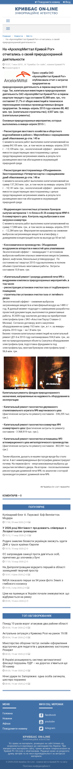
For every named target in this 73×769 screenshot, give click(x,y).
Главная (7, 36)
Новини (7, 718)
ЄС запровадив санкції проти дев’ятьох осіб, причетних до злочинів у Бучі (31, 556)
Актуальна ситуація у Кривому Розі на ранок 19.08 (35, 633)
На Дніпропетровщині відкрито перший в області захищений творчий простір (34, 569)
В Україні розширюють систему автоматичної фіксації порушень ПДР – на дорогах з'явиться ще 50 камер (35, 663)
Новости (18, 36)
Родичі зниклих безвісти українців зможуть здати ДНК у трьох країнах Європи (35, 543)
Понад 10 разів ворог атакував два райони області (35, 623)
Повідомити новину (48, 2)
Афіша (6, 723)
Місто (29, 36)
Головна (8, 713)
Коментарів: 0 (12, 67)
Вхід (67, 2)
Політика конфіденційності (36, 766)
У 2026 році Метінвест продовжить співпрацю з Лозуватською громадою (34, 529)
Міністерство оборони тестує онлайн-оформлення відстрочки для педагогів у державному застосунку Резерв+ (36, 647)
